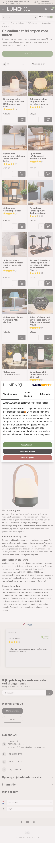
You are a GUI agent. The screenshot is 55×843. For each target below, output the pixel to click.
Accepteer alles (28, 445)
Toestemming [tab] (10, 394)
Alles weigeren (27, 458)
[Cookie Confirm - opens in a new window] (42, 384)
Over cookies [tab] (28, 394)
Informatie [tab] (45, 394)
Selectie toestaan (27, 451)
